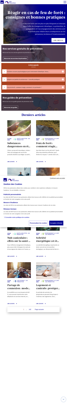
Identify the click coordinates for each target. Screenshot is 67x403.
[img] (65, 2)
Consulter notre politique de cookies (17, 217)
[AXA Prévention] (8, 2)
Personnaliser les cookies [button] (38, 223)
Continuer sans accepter (57, 178)
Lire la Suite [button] (10, 161)
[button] (58, 40)
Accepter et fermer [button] (56, 223)
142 (30, 309)
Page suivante (39, 309)
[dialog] (33, 201)
